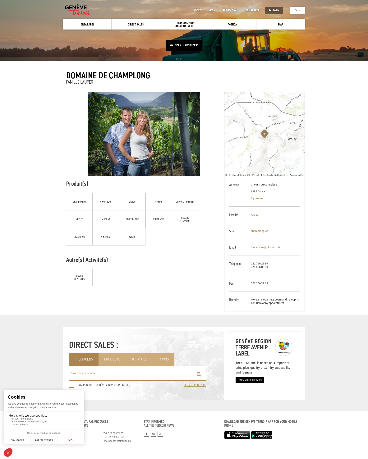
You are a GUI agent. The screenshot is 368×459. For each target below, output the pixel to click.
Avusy (254, 214)
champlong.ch (259, 231)
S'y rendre (257, 198)
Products (112, 359)
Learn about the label (250, 380)
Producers (84, 359)
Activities (139, 359)
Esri (302, 175)
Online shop (252, 10)
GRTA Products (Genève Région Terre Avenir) (103, 385)
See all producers (187, 45)
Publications (230, 10)
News (212, 10)
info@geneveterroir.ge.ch (117, 441)
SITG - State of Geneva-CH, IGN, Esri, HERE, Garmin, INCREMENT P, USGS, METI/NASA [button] (257, 174)
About (197, 10)
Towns (163, 359)
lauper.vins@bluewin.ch (265, 247)
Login (276, 10)
